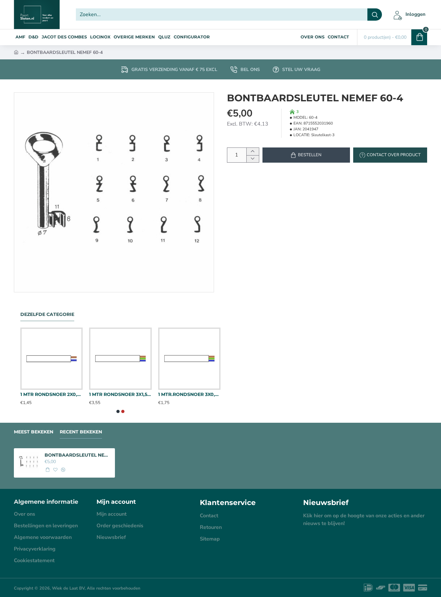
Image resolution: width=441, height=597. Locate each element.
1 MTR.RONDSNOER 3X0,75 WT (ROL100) (189, 394)
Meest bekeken (33, 432)
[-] (252, 159)
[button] (306, 155)
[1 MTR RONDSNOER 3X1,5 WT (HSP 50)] (120, 359)
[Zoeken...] (374, 14)
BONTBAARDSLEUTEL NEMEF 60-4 (78, 455)
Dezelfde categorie (47, 314)
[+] (252, 151)
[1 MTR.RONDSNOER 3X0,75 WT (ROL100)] (189, 359)
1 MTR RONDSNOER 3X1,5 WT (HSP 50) (120, 394)
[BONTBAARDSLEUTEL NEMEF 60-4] (28, 462)
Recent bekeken (81, 432)
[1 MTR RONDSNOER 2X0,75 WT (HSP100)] (51, 359)
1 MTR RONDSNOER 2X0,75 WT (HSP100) (51, 394)
